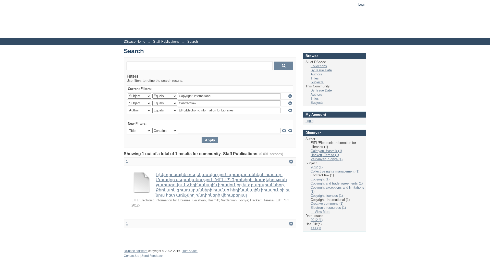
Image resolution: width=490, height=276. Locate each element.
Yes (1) (316, 228)
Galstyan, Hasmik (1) (326, 151)
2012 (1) (317, 167)
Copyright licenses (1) (327, 196)
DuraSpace (190, 251)
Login (362, 4)
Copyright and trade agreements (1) (337, 183)
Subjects (317, 82)
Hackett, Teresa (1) (325, 155)
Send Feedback (152, 256)
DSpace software (136, 251)
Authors (316, 74)
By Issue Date (321, 70)
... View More (320, 212)
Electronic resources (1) (328, 208)
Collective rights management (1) (335, 171)
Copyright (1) (320, 179)
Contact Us (131, 256)
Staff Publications (166, 41)
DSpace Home (134, 41)
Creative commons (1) (327, 203)
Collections (319, 66)
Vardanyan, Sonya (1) (326, 159)
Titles (315, 78)
